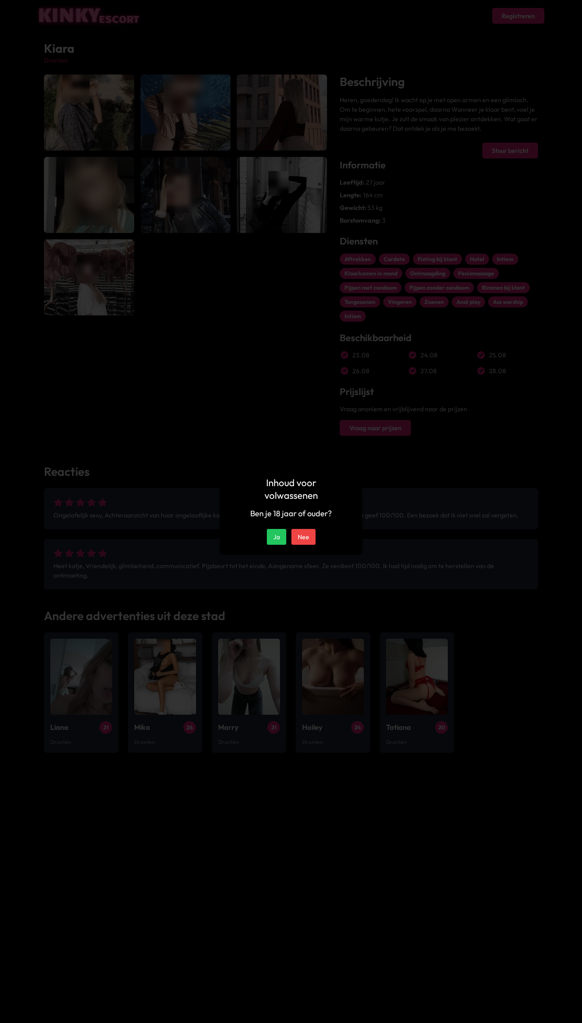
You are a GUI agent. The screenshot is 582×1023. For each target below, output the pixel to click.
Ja (276, 537)
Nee (303, 537)
